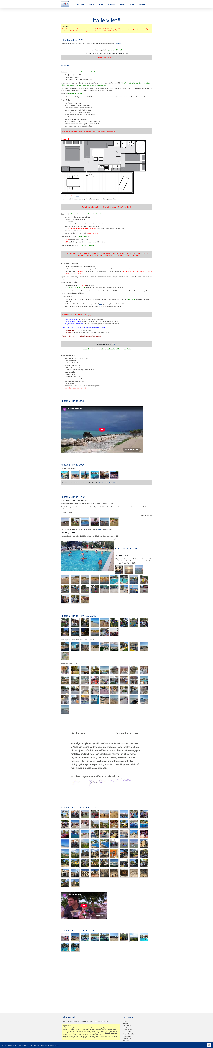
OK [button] (209, 1045)
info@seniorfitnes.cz (75, 1036)
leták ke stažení (65, 65)
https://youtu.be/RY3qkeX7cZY (108, 482)
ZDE (113, 344)
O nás (101, 4)
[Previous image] (70, 554)
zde (77, 196)
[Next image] (105, 554)
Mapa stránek (127, 1040)
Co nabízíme (111, 4)
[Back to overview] (114, 538)
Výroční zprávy (80, 4)
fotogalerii (118, 43)
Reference (142, 4)
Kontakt (122, 4)
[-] (85, 843)
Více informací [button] (54, 1045)
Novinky (91, 4)
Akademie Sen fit (128, 1038)
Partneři (131, 4)
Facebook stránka (128, 1034)
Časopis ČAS (127, 1032)
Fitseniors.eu (127, 1036)
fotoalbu (99, 529)
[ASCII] (75, 814)
